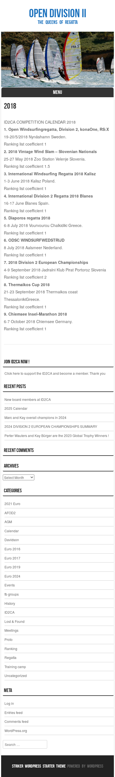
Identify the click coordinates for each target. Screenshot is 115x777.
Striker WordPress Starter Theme (39, 766)
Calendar (11, 530)
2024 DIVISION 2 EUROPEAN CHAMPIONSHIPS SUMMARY (50, 426)
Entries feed (13, 712)
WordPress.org (15, 730)
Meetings (11, 630)
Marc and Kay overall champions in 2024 (35, 417)
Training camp (15, 666)
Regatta (10, 657)
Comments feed (16, 721)
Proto (8, 639)
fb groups (11, 594)
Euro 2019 (12, 566)
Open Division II (57, 13)
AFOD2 (10, 512)
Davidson (11, 539)
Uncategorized (15, 675)
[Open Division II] (57, 59)
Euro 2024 (12, 576)
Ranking (10, 648)
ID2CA (9, 612)
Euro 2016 (12, 548)
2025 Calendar (15, 408)
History (9, 603)
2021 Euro (12, 503)
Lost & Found (14, 621)
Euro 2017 (12, 558)
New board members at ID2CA (27, 399)
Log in (9, 703)
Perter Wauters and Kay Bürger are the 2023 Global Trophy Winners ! (56, 435)
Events (9, 585)
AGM (8, 521)
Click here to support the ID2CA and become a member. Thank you (55, 373)
